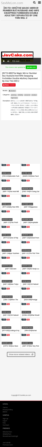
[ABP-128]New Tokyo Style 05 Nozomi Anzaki (11, 285)
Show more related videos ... (20, 354)
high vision (14, 98)
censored (27, 95)
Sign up (5, 418)
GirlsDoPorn (7, 434)
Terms (5, 407)
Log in (5, 421)
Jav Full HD (6, 443)
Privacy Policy (8, 410)
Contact (6, 425)
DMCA (5, 412)
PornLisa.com (8, 445)
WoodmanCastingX (10, 436)
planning (13, 95)
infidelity (20, 95)
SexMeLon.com (12, 3)
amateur (34, 95)
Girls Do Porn (7, 432)
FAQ (4, 423)
